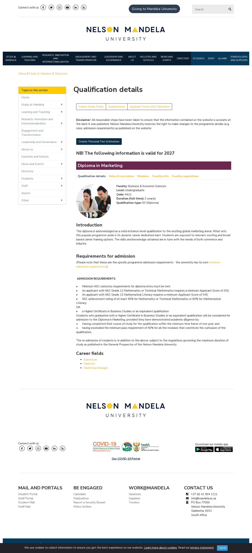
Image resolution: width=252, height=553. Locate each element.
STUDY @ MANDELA (11, 58)
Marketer (89, 364)
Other (25, 200)
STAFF (211, 58)
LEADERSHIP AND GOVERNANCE (113, 58)
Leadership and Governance (39, 142)
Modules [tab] (143, 176)
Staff (24, 186)
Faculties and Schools (35, 157)
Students (27, 178)
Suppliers (134, 498)
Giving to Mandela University (154, 8)
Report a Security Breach (89, 502)
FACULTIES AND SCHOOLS (148, 58)
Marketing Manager (96, 368)
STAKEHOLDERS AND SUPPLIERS (238, 58)
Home (22, 73)
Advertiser (90, 359)
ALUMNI (222, 58)
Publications (81, 498)
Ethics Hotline (82, 507)
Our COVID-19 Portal (126, 459)
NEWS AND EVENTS (167, 58)
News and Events (32, 164)
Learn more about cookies (160, 547)
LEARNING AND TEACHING (29, 58)
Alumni (25, 193)
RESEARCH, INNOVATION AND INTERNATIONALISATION (55, 58)
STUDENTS (198, 58)
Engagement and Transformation (32, 133)
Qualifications (116, 106)
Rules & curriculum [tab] (121, 176)
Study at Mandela (40, 73)
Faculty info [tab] (160, 176)
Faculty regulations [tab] (185, 176)
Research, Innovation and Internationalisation (37, 121)
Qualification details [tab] (92, 176)
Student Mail (26, 502)
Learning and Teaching (35, 112)
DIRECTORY (183, 58)
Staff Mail (24, 507)
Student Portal (27, 494)
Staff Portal (25, 498)
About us (27, 149)
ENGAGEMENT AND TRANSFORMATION (85, 58)
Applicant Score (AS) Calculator (150, 106)
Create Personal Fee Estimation (99, 141)
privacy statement (202, 547)
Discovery (61, 73)
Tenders (134, 502)
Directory (27, 171)
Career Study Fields (91, 106)
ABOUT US (132, 58)
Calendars (79, 494)
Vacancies (135, 494)
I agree (222, 547)
